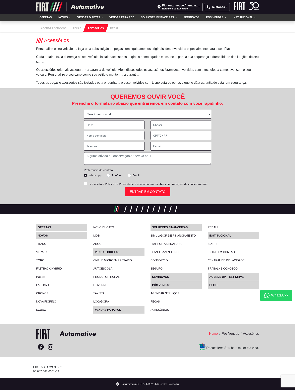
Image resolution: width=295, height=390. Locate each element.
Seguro (157, 268)
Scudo (41, 309)
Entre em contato (222, 252)
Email (135, 175)
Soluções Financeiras (158, 17)
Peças (155, 301)
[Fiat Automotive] (70, 6)
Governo (100, 285)
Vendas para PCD (121, 17)
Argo (97, 243)
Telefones (218, 6)
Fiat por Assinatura (166, 243)
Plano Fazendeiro (165, 252)
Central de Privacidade (226, 260)
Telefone (117, 175)
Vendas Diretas (89, 17)
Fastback (43, 285)
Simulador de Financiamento (173, 235)
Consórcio (159, 260)
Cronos (42, 293)
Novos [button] (63, 17)
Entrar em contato (147, 191)
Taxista (99, 293)
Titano (41, 243)
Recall (213, 227)
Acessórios (160, 309)
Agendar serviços (165, 293)
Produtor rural (106, 276)
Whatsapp (95, 175)
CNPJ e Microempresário (112, 260)
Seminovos (191, 17)
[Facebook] (41, 347)
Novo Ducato (103, 227)
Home (213, 333)
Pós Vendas (215, 17)
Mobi (97, 235)
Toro (40, 260)
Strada (41, 252)
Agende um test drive (226, 276)
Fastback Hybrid (49, 268)
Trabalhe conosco (223, 268)
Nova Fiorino (46, 301)
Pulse (40, 276)
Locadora (101, 301)
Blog (213, 285)
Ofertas (46, 17)
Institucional (243, 17)
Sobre (212, 243)
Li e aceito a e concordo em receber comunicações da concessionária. (148, 184)
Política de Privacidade (119, 184)
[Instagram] (50, 347)
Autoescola (102, 268)
